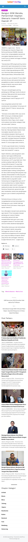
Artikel (3, 492)
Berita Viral (19, 291)
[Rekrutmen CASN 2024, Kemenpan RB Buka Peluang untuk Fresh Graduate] (6, 256)
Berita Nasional (10, 291)
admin (4, 23)
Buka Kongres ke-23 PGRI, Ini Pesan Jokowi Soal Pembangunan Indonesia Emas (6, 280)
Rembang (4, 525)
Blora (3, 500)
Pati (2, 521)
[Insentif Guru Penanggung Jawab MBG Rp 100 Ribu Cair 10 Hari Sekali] (18, 256)
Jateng (3, 503)
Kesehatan (4, 511)
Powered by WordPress (19, 537)
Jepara (3, 507)
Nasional (4, 10)
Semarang (4, 529)
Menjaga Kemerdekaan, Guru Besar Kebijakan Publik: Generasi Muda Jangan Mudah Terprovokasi (13, 437)
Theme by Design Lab (14, 538)
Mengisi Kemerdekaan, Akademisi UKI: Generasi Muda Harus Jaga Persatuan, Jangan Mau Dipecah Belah (13, 469)
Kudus (3, 514)
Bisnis (3, 496)
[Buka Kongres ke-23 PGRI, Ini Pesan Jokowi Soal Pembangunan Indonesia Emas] (6, 273)
